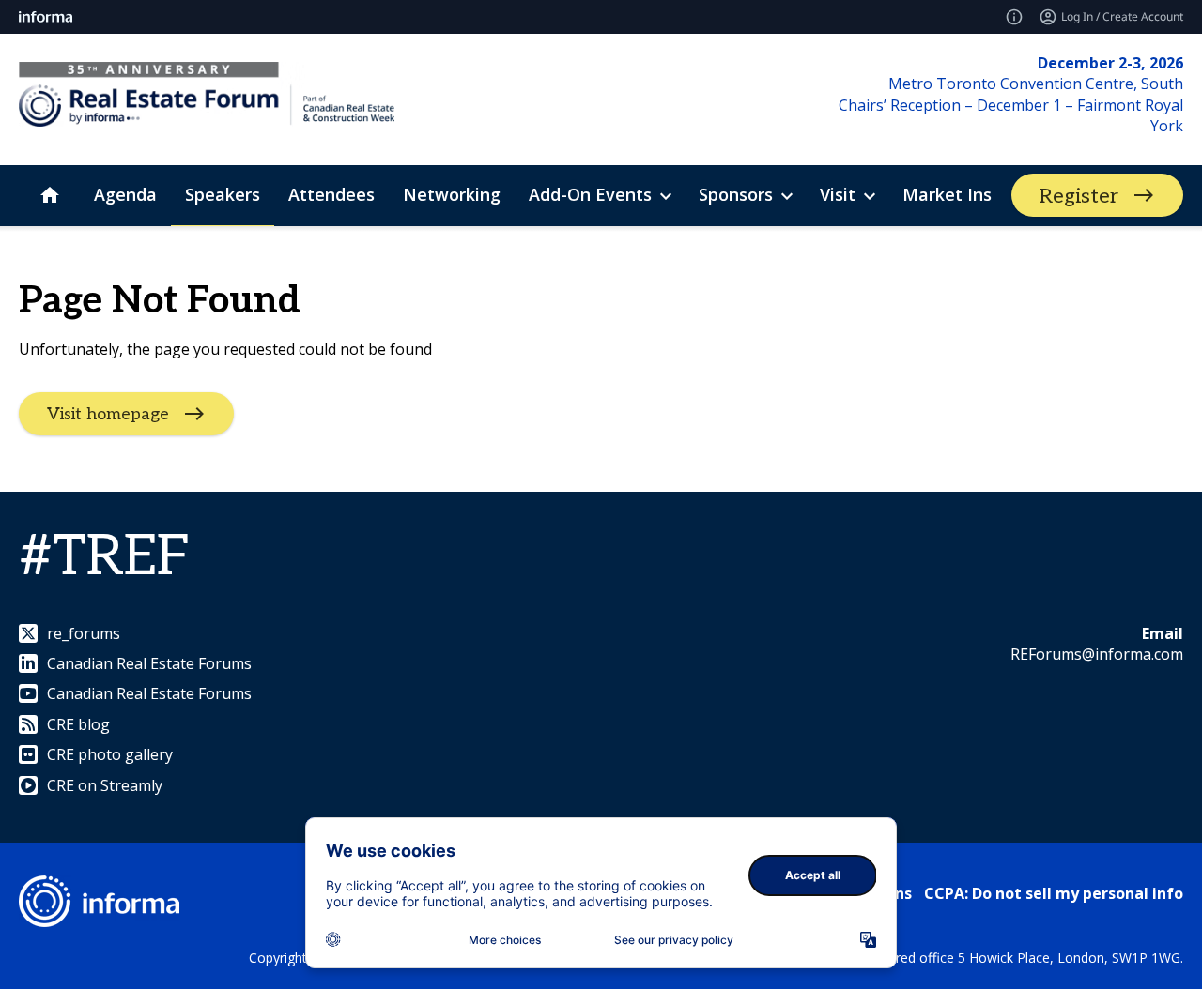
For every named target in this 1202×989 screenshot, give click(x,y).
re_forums (83, 633)
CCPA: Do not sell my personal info (1053, 893)
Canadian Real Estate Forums (149, 663)
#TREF (105, 557)
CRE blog (78, 724)
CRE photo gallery (110, 754)
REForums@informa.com (1096, 654)
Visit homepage (108, 413)
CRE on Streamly (104, 785)
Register (1079, 196)
